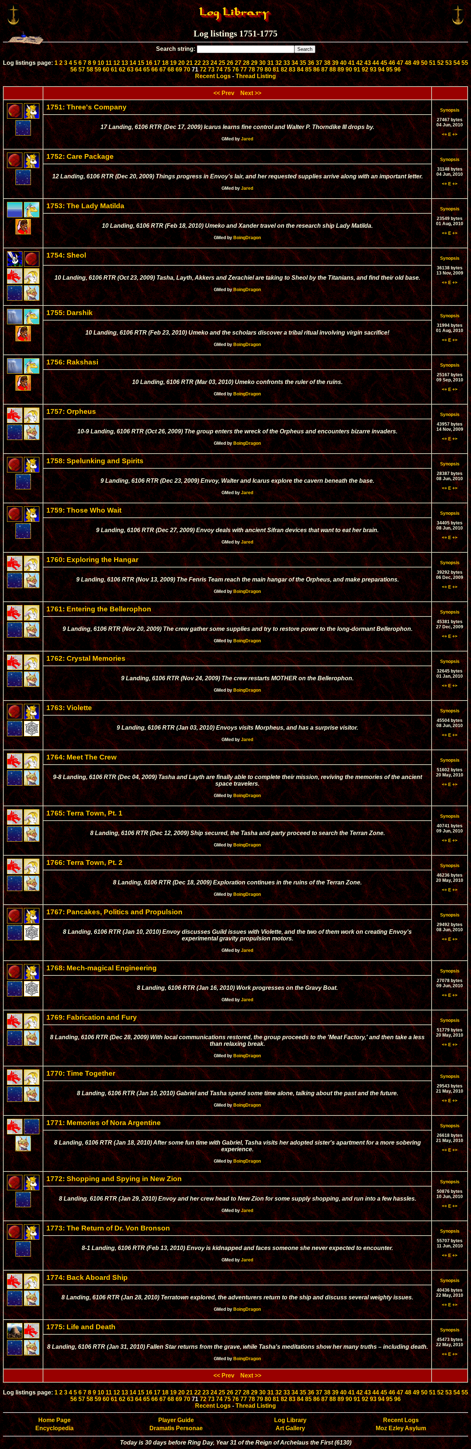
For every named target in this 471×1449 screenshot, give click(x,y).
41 (351, 63)
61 (114, 69)
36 (311, 63)
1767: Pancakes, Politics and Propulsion (114, 912)
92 (365, 69)
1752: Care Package (80, 156)
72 (203, 69)
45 (383, 63)
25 (222, 63)
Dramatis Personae (176, 1428)
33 (286, 63)
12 (116, 63)
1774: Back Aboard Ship (87, 1277)
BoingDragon (247, 237)
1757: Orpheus (71, 411)
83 (292, 69)
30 (262, 63)
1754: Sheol (66, 255)
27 (238, 63)
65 (146, 69)
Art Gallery (290, 1428)
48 (408, 63)
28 (246, 63)
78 (251, 69)
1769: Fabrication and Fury (91, 1017)
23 (205, 63)
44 (375, 63)
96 (397, 69)
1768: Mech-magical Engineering (101, 968)
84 (300, 69)
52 (440, 63)
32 (278, 63)
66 (154, 69)
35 (303, 63)
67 (162, 69)
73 (211, 69)
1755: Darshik (69, 313)
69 (179, 69)
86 (316, 69)
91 (357, 69)
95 (389, 69)
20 (181, 63)
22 (197, 63)
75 (227, 69)
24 (213, 63)
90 (349, 69)
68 (170, 69)
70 (187, 69)
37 (319, 63)
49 (416, 63)
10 (101, 63)
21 (189, 63)
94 (381, 69)
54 (456, 63)
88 (332, 69)
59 (98, 69)
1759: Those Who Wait (83, 510)
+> (454, 134)
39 (335, 63)
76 (235, 69)
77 (243, 69)
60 (106, 69)
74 (219, 69)
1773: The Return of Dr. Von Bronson (108, 1228)
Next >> (250, 93)
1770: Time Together (80, 1073)
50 (424, 63)
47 (400, 63)
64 (138, 69)
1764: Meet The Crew (81, 757)
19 (173, 63)
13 (124, 63)
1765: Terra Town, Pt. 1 (84, 813)
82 (284, 69)
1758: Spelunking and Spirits (95, 461)
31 (270, 63)
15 (141, 63)
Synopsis (450, 110)
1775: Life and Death (81, 1327)
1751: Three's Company (86, 107)
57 (81, 69)
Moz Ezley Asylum (401, 1428)
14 (133, 63)
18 (165, 63)
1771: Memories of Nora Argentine (103, 1123)
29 (254, 63)
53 (448, 63)
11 (109, 63)
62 (122, 69)
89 (340, 69)
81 (276, 69)
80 (268, 69)
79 (259, 69)
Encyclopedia (54, 1428)
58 (89, 69)
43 (367, 63)
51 (432, 63)
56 (73, 69)
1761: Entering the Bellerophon (98, 609)
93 (373, 69)
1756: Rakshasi (72, 362)
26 (230, 63)
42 (359, 63)
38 (327, 63)
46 (392, 63)
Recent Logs (213, 76)
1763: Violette (69, 708)
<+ (444, 134)
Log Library (290, 1420)
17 (157, 63)
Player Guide (176, 1420)
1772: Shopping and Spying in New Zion (114, 1179)
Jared (247, 139)
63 (130, 69)
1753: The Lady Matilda (85, 206)
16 (149, 63)
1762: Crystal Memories (85, 658)
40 (343, 63)
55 (464, 63)
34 (294, 63)
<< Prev (223, 93)
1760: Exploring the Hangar (92, 559)
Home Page (54, 1420)
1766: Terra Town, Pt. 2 (84, 862)
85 (308, 69)
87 (324, 69)
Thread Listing (256, 76)
